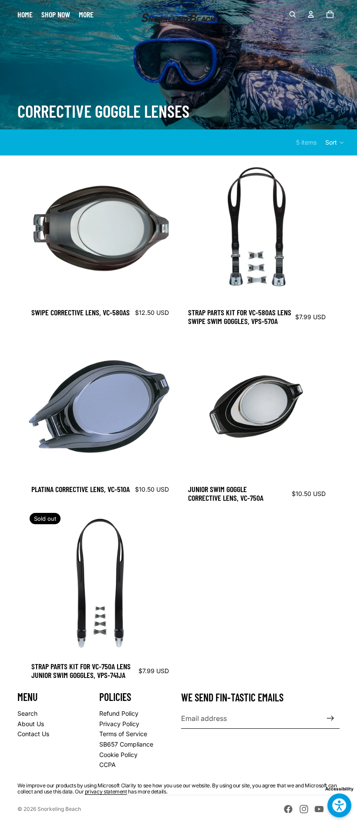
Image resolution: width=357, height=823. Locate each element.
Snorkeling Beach (59, 809)
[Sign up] (330, 718)
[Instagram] (304, 809)
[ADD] (317, 289)
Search (27, 713)
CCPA (107, 764)
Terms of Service (123, 733)
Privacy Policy (119, 723)
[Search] (292, 14)
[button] (335, 142)
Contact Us (33, 733)
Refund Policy (118, 713)
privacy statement (106, 791)
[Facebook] (288, 809)
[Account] (310, 14)
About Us (30, 723)
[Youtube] (319, 809)
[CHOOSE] (160, 289)
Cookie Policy (118, 754)
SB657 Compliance (126, 744)
